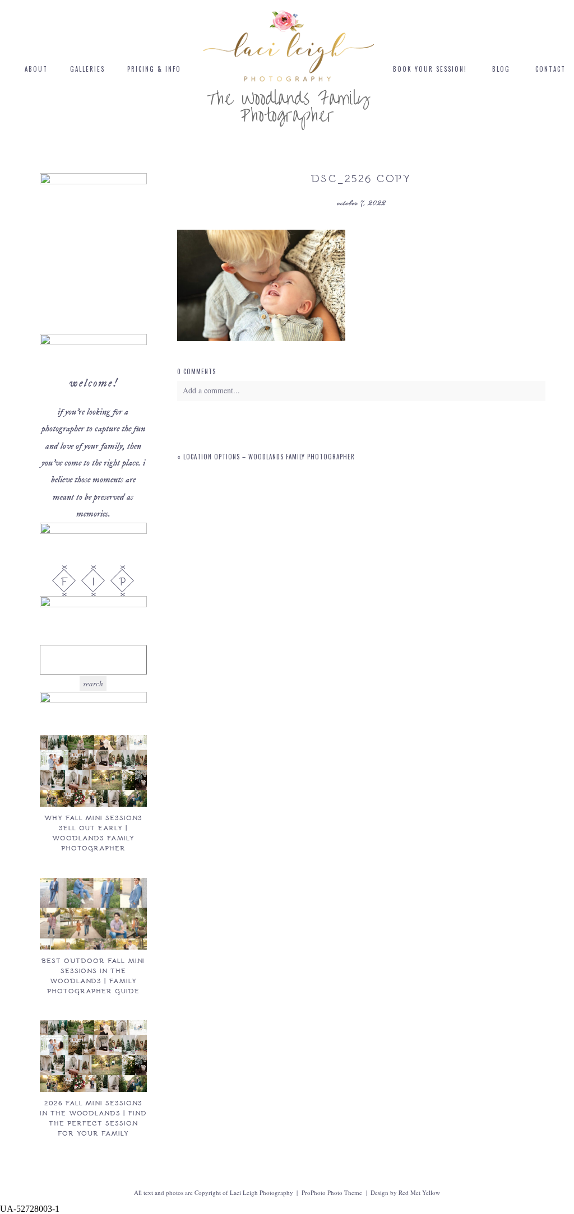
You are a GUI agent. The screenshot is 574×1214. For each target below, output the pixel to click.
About (36, 68)
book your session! (430, 68)
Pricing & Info (154, 68)
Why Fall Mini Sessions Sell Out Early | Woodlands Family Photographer (93, 832)
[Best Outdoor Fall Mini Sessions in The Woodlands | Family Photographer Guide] (93, 914)
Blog (501, 68)
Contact (550, 68)
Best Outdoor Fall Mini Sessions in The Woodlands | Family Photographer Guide (93, 975)
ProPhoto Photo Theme (332, 1192)
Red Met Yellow (419, 1192)
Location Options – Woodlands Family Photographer (269, 456)
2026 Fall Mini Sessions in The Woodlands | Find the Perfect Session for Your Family (93, 1117)
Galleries (87, 68)
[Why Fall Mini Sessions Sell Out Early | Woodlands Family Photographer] (93, 771)
